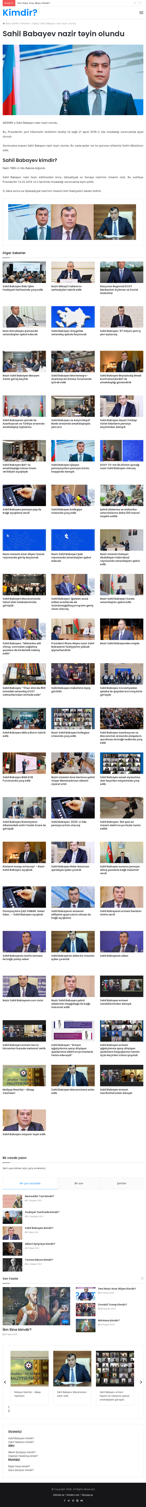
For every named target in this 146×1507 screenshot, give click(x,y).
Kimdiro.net (73, 1494)
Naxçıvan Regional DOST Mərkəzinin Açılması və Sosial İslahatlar (119, 290)
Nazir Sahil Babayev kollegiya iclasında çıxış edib (70, 734)
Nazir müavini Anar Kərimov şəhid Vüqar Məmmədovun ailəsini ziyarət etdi (73, 780)
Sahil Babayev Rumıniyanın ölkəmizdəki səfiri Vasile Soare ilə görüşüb (24, 825)
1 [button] (8, 1407)
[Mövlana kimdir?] (85, 1325)
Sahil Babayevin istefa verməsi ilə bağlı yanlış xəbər (23, 957)
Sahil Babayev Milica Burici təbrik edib (24, 734)
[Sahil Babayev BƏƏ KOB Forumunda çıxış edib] (24, 763)
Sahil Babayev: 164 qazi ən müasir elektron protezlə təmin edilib (120, 825)
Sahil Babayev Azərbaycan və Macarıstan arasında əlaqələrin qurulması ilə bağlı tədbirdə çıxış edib (121, 738)
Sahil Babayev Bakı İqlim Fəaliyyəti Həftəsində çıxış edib (23, 288)
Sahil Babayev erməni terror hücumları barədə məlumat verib (24, 1046)
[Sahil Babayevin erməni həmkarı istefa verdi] (121, 897)
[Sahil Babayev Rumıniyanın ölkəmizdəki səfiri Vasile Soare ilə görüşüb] (24, 807)
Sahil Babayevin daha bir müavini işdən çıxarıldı (72, 957)
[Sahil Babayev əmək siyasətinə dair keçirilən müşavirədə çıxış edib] (121, 763)
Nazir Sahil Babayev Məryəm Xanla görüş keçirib (21, 377)
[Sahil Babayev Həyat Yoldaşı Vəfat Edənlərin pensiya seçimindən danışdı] (121, 406)
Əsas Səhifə (12, 23)
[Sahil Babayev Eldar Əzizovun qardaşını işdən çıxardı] (73, 852)
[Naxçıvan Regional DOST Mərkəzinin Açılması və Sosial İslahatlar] (121, 272)
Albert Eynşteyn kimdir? (40, 1244)
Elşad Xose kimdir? (19, 1466)
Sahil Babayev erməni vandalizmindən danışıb (115, 1002)
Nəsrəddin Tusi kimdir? (39, 1196)
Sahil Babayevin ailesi (114, 956)
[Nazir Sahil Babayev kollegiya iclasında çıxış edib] (73, 718)
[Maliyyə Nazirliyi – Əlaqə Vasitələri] (24, 1075)
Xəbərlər (25, 23)
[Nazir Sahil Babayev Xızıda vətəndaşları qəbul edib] (121, 584)
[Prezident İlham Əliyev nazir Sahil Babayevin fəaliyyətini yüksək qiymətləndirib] (73, 629)
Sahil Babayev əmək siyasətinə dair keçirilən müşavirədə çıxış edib (120, 780)
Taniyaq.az (87, 1494)
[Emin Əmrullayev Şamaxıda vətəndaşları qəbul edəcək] (24, 317)
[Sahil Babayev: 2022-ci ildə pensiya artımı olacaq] (73, 807)
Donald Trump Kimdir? (29, 3)
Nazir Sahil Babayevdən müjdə (119, 643)
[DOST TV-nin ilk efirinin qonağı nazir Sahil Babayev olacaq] (121, 450)
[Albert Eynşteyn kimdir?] (12, 1249)
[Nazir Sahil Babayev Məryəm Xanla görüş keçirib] (24, 361)
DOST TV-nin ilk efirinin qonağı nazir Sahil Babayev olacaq (119, 466)
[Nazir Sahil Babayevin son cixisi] (24, 986)
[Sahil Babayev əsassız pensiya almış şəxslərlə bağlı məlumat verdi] (121, 852)
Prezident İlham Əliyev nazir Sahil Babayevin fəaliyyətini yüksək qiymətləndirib (72, 647)
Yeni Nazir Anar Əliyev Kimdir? (117, 1288)
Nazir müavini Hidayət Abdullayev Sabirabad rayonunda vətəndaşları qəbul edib (120, 559)
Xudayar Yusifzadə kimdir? (42, 1212)
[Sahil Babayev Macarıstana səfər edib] (73, 1075)
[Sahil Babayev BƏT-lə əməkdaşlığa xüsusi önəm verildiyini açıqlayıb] (24, 450)
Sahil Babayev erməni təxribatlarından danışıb (116, 1091)
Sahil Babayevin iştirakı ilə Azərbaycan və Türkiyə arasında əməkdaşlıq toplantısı (24, 423)
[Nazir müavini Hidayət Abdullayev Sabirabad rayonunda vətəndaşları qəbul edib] (121, 540)
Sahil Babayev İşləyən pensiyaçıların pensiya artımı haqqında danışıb (70, 468)
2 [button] (9, 1410)
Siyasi (35, 23)
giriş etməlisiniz (36, 1168)
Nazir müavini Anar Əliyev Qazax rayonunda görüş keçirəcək (24, 555)
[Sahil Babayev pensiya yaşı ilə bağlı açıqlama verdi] (24, 495)
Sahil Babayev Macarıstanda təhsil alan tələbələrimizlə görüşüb (21, 602)
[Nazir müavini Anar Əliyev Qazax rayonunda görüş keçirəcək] (24, 540)
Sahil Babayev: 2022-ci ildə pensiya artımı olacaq (69, 823)
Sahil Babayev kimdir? (39, 1228)
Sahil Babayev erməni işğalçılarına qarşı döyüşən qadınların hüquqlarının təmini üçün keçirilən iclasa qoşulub (120, 1050)
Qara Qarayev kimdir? (21, 1469)
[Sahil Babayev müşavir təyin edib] (24, 1120)
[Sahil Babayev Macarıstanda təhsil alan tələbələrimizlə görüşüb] (24, 584)
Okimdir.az (58, 1494)
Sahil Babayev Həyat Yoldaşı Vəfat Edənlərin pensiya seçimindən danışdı (118, 423)
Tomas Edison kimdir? (39, 1260)
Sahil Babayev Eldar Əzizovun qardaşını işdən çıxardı (70, 868)
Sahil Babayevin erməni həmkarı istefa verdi (121, 912)
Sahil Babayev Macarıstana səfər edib (73, 1091)
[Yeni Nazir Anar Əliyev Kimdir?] (85, 1293)
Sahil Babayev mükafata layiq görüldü (70, 689)
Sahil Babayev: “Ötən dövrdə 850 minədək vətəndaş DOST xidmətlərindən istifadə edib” (24, 691)
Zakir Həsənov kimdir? (21, 1441)
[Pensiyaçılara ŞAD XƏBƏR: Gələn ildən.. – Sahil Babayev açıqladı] (24, 897)
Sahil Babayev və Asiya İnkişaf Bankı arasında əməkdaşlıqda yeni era (70, 423)
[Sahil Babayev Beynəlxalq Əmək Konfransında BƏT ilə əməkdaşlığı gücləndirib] (121, 361)
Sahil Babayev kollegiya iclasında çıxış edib (66, 511)
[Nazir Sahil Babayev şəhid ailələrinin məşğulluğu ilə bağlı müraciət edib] (73, 986)
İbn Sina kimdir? (17, 1329)
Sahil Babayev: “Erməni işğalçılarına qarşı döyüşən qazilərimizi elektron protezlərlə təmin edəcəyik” (72, 1050)
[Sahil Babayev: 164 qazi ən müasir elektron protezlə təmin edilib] (121, 807)
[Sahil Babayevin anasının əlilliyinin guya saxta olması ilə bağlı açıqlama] (73, 897)
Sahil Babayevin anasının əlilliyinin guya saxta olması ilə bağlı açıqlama (71, 914)
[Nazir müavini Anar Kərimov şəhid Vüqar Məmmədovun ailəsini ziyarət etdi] (73, 763)
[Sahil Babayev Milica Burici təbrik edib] (24, 718)
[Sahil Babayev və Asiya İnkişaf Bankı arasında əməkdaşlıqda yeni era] (73, 406)
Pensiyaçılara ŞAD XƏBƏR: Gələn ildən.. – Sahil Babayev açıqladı (24, 912)
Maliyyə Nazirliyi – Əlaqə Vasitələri (18, 1091)
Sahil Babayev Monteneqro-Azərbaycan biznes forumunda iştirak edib (71, 379)
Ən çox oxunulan (30, 1183)
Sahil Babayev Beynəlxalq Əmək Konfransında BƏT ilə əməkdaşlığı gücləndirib (120, 379)
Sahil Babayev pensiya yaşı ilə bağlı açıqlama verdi (22, 511)
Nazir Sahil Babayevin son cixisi (23, 1000)
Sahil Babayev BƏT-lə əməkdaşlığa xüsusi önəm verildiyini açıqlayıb (19, 468)
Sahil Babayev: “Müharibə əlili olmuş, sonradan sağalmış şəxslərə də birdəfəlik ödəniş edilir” (22, 648)
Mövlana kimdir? (109, 1320)
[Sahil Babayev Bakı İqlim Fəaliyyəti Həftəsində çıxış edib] (24, 272)
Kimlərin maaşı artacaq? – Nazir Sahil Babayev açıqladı (24, 868)
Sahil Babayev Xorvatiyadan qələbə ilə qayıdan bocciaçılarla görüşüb (121, 691)
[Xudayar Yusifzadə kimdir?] (12, 1217)
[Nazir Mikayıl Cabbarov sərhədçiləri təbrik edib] (73, 272)
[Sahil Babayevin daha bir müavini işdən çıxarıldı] (73, 941)
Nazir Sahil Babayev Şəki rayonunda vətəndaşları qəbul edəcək (71, 557)
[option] (29, 222)
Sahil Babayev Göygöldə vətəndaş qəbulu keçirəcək (69, 332)
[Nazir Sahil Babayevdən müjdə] (121, 629)
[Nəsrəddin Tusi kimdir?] (12, 1201)
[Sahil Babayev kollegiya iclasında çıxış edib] (73, 495)
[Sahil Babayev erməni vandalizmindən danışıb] (121, 986)
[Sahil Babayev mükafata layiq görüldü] (73, 674)
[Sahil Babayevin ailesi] (121, 941)
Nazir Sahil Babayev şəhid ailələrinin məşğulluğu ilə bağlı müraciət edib (70, 1004)
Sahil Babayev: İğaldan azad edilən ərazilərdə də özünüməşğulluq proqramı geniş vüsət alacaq (72, 604)
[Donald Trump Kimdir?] (85, 1309)
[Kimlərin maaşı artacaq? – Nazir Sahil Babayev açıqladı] (24, 852)
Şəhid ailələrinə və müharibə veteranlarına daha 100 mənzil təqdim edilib (120, 513)
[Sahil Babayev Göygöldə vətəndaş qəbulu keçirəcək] (73, 317)
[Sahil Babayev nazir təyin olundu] (115, 1369)
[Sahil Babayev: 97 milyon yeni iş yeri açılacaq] (121, 317)
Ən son (78, 1183)
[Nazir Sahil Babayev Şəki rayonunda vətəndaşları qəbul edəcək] (73, 540)
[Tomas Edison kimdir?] (12, 1265)
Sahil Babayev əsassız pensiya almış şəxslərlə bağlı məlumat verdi (120, 870)
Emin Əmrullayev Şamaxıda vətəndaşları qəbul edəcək (20, 332)
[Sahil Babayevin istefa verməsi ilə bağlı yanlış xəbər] (24, 941)
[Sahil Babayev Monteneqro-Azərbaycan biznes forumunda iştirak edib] (73, 361)
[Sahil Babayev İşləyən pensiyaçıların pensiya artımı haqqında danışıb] (73, 450)
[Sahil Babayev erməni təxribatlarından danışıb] (121, 1075)
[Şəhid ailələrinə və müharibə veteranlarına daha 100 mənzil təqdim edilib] (121, 495)
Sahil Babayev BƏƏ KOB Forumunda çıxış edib (18, 778)
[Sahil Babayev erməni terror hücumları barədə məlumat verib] (24, 1031)
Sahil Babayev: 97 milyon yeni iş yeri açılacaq (120, 332)
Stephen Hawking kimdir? (23, 1455)
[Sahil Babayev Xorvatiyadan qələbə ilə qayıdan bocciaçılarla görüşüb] (121, 674)
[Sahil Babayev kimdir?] (12, 1233)
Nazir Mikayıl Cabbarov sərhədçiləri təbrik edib (66, 288)
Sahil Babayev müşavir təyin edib (24, 1134)
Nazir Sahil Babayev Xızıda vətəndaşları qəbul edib (117, 600)
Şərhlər (121, 1183)
